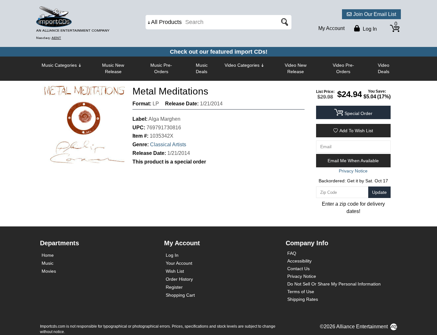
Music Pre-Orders (161, 68)
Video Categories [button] (242, 65)
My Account (331, 28)
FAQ (291, 253)
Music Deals (202, 68)
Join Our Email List (374, 14)
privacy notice (353, 170)
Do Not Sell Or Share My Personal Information (334, 283)
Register (174, 287)
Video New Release (295, 68)
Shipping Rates (302, 299)
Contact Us (298, 268)
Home (48, 255)
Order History (179, 279)
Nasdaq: (48, 38)
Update (379, 192)
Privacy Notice (301, 276)
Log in (369, 29)
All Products (166, 22)
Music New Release (113, 68)
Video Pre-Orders (343, 68)
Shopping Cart (180, 295)
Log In (172, 255)
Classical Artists (168, 144)
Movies (49, 271)
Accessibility (299, 260)
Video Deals (383, 68)
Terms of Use (300, 291)
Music (47, 263)
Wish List (175, 271)
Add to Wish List (356, 130)
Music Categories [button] (59, 65)
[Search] (283, 22)
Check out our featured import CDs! (218, 52)
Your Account (179, 263)
